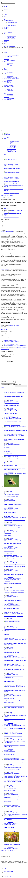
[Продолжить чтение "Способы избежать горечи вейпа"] (12, 178)
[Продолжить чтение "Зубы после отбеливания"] (10, 788)
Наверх (2, 387)
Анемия (11, 142)
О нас (5, 868)
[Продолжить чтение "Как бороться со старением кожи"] (11, 403)
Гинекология (6, 74)
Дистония (9, 57)
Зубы (5, 93)
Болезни (9, 139)
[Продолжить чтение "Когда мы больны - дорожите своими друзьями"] (11, 486)
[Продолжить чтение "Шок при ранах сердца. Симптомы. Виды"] (13, 571)
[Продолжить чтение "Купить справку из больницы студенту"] (13, 502)
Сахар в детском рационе (10, 512)
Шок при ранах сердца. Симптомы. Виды (13, 574)
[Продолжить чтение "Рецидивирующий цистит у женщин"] (12, 165)
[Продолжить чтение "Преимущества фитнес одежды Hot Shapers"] (14, 759)
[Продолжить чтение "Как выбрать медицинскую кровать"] (12, 806)
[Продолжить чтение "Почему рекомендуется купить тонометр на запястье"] (15, 436)
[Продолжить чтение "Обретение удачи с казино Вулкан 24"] (12, 540)
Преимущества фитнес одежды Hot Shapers (14, 762)
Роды (8, 137)
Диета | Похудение (8, 604)
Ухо (4, 91)
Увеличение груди (11, 60)
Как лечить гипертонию (9, 444)
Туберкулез (9, 89)
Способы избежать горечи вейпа (11, 181)
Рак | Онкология (7, 492)
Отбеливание (10, 94)
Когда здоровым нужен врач (10, 161)
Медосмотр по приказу (9, 827)
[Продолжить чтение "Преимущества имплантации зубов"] (12, 767)
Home (5, 43)
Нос (4, 84)
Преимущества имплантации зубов (12, 769)
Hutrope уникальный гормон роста (12, 623)
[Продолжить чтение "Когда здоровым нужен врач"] (10, 159)
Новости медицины (8, 164)
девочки (11, 153)
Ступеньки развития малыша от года (12, 421)
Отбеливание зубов (8, 417)
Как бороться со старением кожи (11, 405)
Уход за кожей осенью (9, 551)
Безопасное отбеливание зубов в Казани (13, 616)
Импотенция (9, 80)
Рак (4, 68)
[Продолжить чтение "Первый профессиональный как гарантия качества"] (15, 186)
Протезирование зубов (9, 773)
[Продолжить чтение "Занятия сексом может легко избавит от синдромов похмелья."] (15, 677)
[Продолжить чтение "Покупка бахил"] (7, 533)
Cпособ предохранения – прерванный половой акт (15, 430)
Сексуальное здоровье (9, 86)
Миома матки (10, 76)
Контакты (6, 11)
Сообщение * (4, 381)
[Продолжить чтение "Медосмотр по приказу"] (9, 824)
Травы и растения (8, 462)
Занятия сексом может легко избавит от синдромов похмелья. (13, 680)
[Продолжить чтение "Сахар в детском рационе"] (10, 509)
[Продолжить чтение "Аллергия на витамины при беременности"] (14, 707)
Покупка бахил (7, 535)
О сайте (5, 14)
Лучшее (5, 6)
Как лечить (6, 208)
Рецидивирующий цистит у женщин (12, 168)
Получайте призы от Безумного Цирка (12, 559)
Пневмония (9, 70)
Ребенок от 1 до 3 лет (11, 149)
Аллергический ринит (14, 141)
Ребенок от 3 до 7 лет (11, 147)
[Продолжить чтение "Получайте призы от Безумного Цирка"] (13, 556)
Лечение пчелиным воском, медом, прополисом (15, 473)
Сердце (5, 44)
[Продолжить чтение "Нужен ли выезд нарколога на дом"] (12, 172)
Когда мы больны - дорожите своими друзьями (15, 489)
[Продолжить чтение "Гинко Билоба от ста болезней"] (11, 456)
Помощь (5, 873)
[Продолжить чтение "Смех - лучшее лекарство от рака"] (12, 650)
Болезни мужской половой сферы (11, 78)
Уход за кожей (7, 409)
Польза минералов (8, 724)
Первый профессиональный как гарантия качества (15, 345)
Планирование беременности (13, 136)
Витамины (6, 786)
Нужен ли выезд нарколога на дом (12, 174)
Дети (5, 138)
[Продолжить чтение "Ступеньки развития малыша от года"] (12, 418)
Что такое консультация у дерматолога (13, 736)
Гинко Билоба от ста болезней (11, 459)
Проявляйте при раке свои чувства (12, 844)
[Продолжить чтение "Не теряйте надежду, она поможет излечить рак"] (15, 657)
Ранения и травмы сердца (9, 46)
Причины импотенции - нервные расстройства (14, 520)
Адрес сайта (18, 384)
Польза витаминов (8, 99)
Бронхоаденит (10, 72)
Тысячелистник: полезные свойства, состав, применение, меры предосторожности (14, 670)
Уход (8, 64)
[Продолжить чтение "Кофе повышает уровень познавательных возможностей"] (15, 393)
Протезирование (10, 95)
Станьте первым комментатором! (11, 217)
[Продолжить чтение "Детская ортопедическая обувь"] (11, 494)
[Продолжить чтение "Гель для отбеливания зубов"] (11, 410)
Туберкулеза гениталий (12, 77)
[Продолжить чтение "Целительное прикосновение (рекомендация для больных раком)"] (15, 797)
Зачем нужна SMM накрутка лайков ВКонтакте (14, 566)
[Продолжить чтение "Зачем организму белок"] (9, 751)
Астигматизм (13, 145)
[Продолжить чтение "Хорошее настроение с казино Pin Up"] (13, 525)
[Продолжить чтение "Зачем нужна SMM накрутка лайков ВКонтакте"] (14, 564)
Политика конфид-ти (8, 871)
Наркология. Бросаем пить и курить (12, 455)
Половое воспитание (11, 151)
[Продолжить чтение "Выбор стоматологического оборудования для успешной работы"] (15, 742)
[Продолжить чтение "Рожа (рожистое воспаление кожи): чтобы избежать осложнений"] (15, 698)
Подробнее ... (16, 164)
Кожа (5, 61)
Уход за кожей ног (8, 596)
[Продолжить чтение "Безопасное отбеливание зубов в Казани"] (13, 613)
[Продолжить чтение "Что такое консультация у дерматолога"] (13, 733)
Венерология (7, 81)
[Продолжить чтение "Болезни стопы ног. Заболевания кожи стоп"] (14, 590)
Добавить (6, 9)
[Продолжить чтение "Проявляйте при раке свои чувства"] (11, 841)
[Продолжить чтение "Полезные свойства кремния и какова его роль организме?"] (15, 716)
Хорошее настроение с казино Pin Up (12, 527)
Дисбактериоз (13, 143)
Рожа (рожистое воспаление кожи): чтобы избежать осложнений (13, 701)
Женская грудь (7, 59)
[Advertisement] (14, 115)
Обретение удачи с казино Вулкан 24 (12, 543)
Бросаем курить (10, 98)
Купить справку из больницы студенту (13, 504)
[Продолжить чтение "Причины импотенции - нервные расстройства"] (15, 517)
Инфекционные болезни (9, 87)
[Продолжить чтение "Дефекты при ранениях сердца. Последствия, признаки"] (15, 687)
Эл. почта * (17, 382)
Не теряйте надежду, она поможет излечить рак (15, 660)
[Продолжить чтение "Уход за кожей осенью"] (9, 548)
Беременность (7, 134)
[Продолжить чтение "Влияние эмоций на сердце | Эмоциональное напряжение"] (15, 630)
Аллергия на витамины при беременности (13, 710)
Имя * (15, 381)
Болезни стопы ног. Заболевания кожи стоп (14, 592)
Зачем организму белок (9, 754)
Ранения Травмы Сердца (13, 325)
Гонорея (9, 82)
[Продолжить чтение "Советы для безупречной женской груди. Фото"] (15, 725)
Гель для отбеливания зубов (10, 413)
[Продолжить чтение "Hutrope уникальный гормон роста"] (12, 621)
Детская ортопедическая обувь (11, 496)
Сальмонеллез (10, 90)
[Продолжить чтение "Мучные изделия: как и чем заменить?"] (13, 598)
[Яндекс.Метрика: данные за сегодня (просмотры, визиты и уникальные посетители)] (7, 197)
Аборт (5, 154)
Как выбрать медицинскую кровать (12, 809)
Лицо (11, 65)
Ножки (11, 66)
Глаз (5, 73)
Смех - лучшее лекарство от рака (11, 652)
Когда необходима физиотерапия (11, 608)
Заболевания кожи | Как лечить (11, 706)
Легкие (5, 69)
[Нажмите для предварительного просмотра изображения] (7, 231)
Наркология (6, 97)
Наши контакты (7, 876)
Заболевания (10, 63)
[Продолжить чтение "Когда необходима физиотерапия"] (12, 605)
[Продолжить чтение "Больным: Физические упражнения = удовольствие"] (15, 581)
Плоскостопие (13, 146)
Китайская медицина (8, 85)
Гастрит (5, 52)
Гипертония (9, 56)
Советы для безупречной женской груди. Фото (14, 728)
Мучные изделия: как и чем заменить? (13, 600)
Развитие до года (11, 150)
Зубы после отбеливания (9, 790)
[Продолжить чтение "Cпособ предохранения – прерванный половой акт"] (15, 427)
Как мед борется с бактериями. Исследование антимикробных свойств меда (14, 468)
